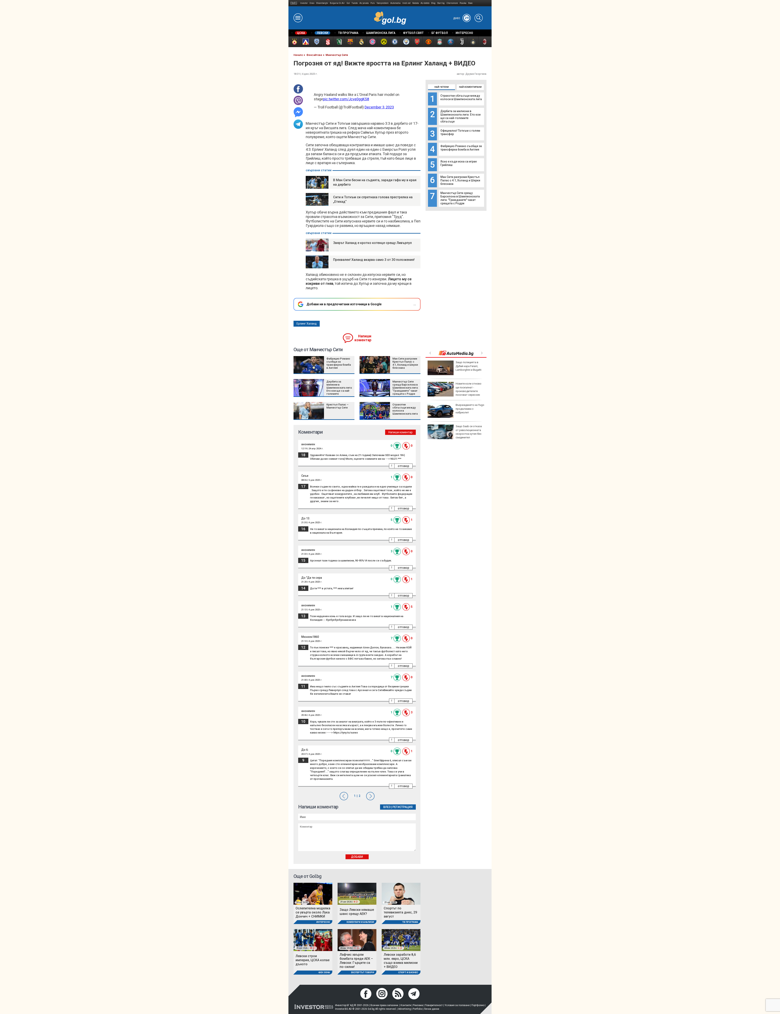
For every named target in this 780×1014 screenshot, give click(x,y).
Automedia (395, 3)
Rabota (415, 3)
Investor (304, 3)
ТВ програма (410, 922)
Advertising (404, 1009)
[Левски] (305, 41)
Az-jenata (364, 3)
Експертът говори (362, 972)
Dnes (312, 3)
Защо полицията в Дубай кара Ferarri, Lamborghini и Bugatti (468, 366)
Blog (433, 3)
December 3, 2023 (379, 107)
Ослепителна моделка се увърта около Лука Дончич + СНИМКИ (313, 912)
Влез (386, 807)
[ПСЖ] (450, 41)
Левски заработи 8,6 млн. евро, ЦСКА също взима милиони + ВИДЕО (401, 961)
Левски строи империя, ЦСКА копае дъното (312, 960)
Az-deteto (425, 3)
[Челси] (394, 41)
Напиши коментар (362, 338)
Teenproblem (383, 3)
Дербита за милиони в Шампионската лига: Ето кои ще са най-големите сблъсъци (460, 116)
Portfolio (417, 1009)
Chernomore (452, 3)
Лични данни (431, 1009)
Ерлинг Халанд (307, 323)
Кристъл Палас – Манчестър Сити (337, 406)
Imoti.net (406, 3)
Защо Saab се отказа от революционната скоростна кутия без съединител (469, 432)
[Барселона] (349, 41)
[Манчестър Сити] (405, 41)
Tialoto (355, 3)
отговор (403, 466)
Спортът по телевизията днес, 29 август (400, 912)
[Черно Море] (316, 41)
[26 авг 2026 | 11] (357, 940)
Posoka (463, 3)
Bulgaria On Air (337, 3)
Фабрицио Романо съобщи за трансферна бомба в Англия (461, 147)
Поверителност (434, 1005)
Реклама (418, 1005)
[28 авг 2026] (313, 893)
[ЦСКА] (294, 41)
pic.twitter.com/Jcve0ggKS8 (346, 99)
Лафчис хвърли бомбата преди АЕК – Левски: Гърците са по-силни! (356, 961)
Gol (348, 3)
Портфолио (477, 1005)
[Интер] (472, 41)
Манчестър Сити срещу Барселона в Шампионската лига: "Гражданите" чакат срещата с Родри (460, 198)
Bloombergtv (322, 3)
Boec (470, 3)
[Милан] (484, 41)
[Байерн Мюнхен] (372, 41)
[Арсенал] (416, 41)
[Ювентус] (461, 41)
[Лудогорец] (338, 41)
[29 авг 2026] (401, 893)
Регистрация (402, 807)
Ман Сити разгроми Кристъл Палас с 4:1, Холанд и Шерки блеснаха (460, 180)
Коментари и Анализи (360, 922)
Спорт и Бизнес (408, 972)
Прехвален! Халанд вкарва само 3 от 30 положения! (374, 260)
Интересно (323, 922)
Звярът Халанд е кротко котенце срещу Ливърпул (372, 243)
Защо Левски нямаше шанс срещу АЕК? (357, 912)
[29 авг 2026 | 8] (357, 893)
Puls (372, 3)
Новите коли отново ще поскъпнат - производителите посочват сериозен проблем (454, 391)
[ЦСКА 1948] (327, 41)
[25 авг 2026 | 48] (313, 940)
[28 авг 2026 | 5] (401, 940)
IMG (294, 3)
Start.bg (441, 3)
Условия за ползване (457, 1005)
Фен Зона (324, 972)
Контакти (406, 1005)
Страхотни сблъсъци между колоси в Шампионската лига (461, 97)
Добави (357, 856)
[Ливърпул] (439, 41)
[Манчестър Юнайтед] (428, 41)
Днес (461, 18)
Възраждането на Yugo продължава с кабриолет (470, 408)
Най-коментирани (470, 87)
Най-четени (441, 87)
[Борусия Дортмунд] (383, 41)
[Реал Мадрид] (361, 41)
